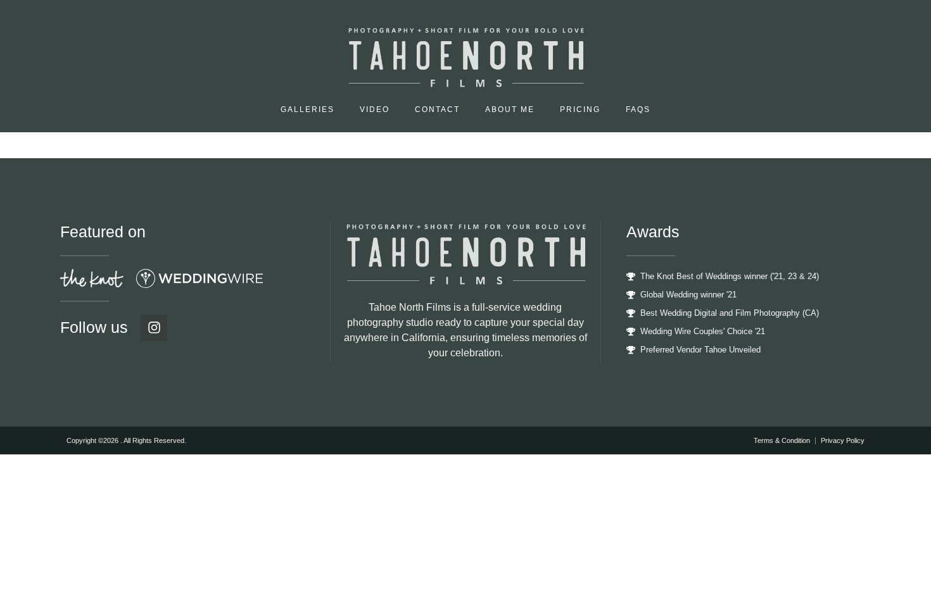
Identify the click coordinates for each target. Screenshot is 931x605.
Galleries (307, 109)
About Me (510, 109)
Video (375, 109)
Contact (437, 109)
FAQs (638, 109)
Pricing (580, 109)
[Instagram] (154, 328)
